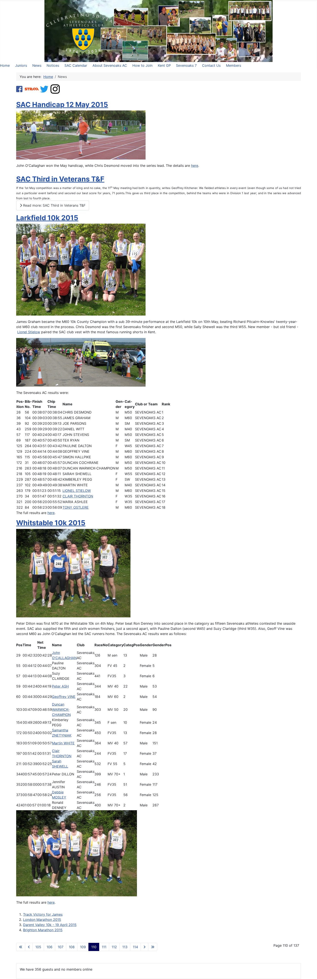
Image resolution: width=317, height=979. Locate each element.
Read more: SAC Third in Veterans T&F (53, 205)
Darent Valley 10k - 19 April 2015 (50, 925)
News (36, 65)
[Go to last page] (152, 947)
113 (124, 947)
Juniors (21, 65)
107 (60, 947)
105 (38, 947)
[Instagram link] (55, 89)
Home (5, 65)
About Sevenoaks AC (110, 65)
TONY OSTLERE (76, 507)
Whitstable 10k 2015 (50, 523)
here (194, 165)
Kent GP (164, 65)
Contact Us (211, 65)
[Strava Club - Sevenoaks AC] (32, 89)
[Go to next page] (144, 947)
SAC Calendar (75, 65)
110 (93, 947)
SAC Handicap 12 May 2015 (62, 104)
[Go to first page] (20, 947)
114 (135, 947)
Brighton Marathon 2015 (43, 930)
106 (49, 947)
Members (233, 65)
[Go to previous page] (29, 947)
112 (114, 947)
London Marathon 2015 (42, 919)
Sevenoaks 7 (186, 65)
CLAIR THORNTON (78, 496)
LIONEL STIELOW (77, 490)
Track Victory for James (43, 914)
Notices (53, 65)
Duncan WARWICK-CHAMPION (61, 709)
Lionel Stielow (28, 332)
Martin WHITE (63, 743)
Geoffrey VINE (63, 696)
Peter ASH (60, 686)
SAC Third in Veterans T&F (60, 179)
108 (72, 947)
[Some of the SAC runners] (73, 573)
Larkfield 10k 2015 (47, 218)
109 (83, 947)
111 (104, 947)
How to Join (142, 65)
